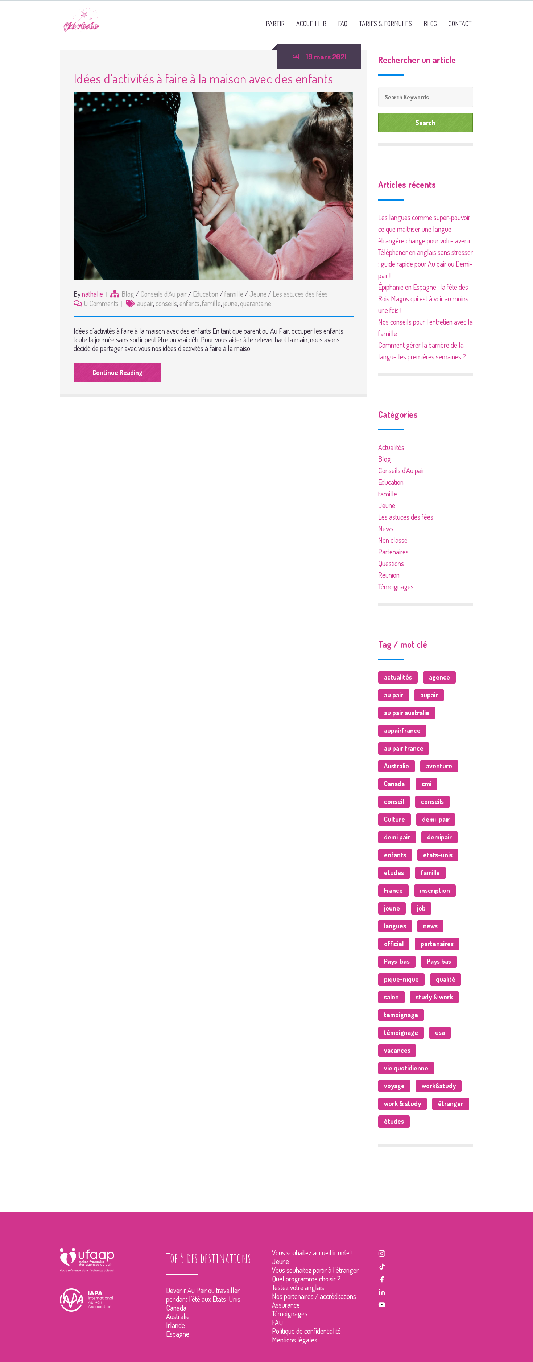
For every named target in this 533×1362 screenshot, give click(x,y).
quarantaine (255, 303)
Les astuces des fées (300, 293)
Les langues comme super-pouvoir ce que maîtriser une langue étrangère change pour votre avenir (424, 228)
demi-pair (436, 819)
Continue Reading (117, 372)
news (430, 926)
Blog (127, 293)
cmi (426, 784)
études (394, 1121)
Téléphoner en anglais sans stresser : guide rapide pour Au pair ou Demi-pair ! (425, 263)
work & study (402, 1103)
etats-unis (438, 855)
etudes (394, 872)
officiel (394, 944)
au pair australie (406, 713)
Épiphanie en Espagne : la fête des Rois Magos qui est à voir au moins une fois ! (423, 298)
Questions (391, 563)
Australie (396, 766)
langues (395, 926)
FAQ (277, 1322)
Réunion (389, 574)
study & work (434, 997)
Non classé (393, 540)
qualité (445, 979)
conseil (394, 801)
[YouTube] (381, 1303)
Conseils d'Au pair (163, 293)
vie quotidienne (406, 1068)
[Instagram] (381, 1252)
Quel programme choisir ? (306, 1278)
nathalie (92, 293)
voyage (394, 1086)
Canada (394, 784)
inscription (435, 890)
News (385, 528)
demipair (439, 837)
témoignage (401, 1032)
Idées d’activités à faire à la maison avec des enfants (203, 78)
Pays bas (439, 961)
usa (440, 1032)
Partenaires (393, 551)
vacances (397, 1050)
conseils (166, 303)
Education (205, 293)
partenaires (437, 944)
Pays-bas (397, 961)
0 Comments (101, 303)
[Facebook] (381, 1278)
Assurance (286, 1304)
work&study (439, 1086)
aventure (439, 766)
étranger (450, 1103)
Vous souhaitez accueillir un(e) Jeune (312, 1257)
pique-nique (401, 979)
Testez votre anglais (298, 1287)
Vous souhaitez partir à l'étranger (315, 1270)
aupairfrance (402, 730)
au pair (393, 695)
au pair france (403, 748)
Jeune (257, 293)
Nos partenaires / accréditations (314, 1296)
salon (391, 997)
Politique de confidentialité (306, 1331)
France (393, 890)
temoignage (401, 1015)
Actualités (391, 447)
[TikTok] (381, 1265)
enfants (189, 303)
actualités (398, 677)
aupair (145, 303)
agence (439, 677)
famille (233, 293)
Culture (394, 819)
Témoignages (396, 586)
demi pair (397, 837)
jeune (230, 303)
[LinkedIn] (381, 1291)
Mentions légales (294, 1339)
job (421, 908)
